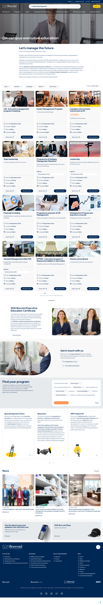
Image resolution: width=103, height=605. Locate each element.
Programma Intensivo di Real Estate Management (51, 264)
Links (79, 554)
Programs (17, 12)
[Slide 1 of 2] (49, 463)
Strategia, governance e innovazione (80, 218)
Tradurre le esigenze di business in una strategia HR (51, 218)
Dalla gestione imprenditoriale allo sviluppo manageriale (15, 263)
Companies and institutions (42, 12)
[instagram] (61, 593)
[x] (46, 593)
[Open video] (76, 321)
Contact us (96, 6)
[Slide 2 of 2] (53, 463)
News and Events (95, 12)
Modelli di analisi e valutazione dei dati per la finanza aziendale (18, 217)
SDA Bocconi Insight (79, 12)
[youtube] (56, 593)
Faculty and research (62, 12)
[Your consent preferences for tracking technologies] (100, 602)
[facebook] (41, 593)
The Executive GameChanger (45, 112)
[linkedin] (51, 593)
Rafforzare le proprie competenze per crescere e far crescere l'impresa (51, 165)
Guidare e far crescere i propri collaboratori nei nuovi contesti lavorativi (84, 163)
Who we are (6, 12)
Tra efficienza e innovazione (77, 118)
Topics (27, 12)
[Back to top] (98, 547)
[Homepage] (12, 547)
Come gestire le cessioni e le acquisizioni (81, 262)
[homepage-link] (9, 6)
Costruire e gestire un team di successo (15, 162)
